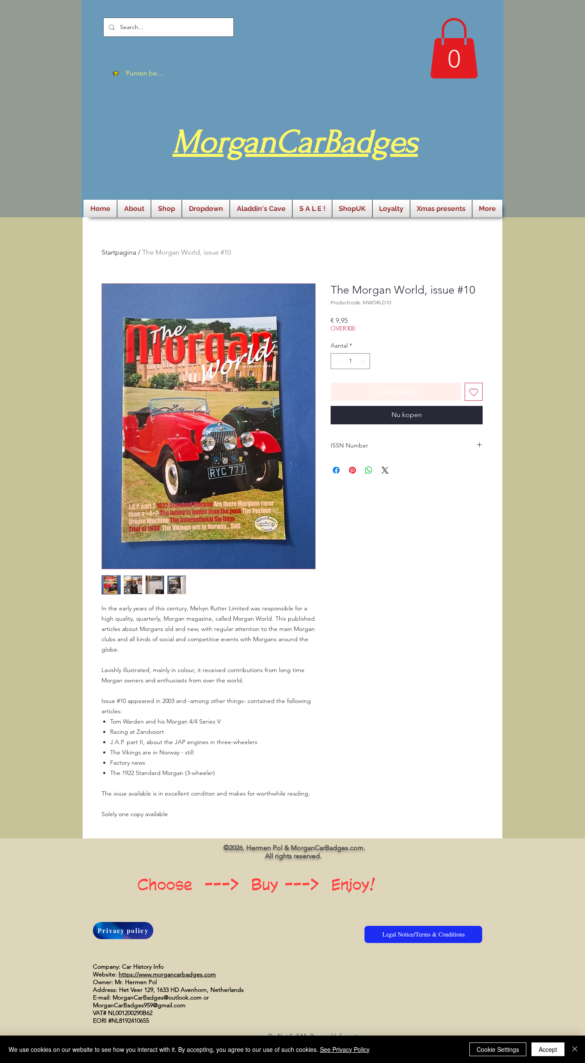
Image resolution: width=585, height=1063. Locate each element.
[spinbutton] (350, 361)
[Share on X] (385, 470)
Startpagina (118, 252)
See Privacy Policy (345, 1049)
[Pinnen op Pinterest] (352, 470)
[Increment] (363, 361)
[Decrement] (337, 361)
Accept (548, 1049)
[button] (454, 48)
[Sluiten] (575, 1049)
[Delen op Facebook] (336, 470)
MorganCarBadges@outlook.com (157, 997)
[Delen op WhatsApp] (369, 470)
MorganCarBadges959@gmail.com (139, 1005)
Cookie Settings (498, 1049)
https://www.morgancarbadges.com (167, 974)
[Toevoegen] (474, 392)
